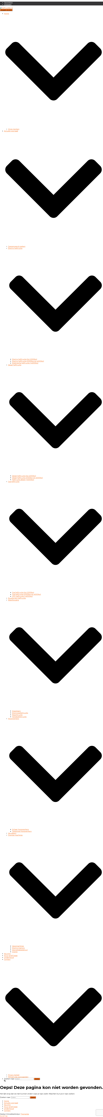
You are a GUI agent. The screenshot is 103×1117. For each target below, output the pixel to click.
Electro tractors (18, 948)
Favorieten (8, 3)
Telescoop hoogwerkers (21, 831)
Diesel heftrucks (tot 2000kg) (24, 476)
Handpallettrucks (19, 717)
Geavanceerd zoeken (16, 246)
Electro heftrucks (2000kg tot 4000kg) (28, 361)
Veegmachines (18, 946)
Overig (15, 952)
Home (6, 1101)
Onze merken (13, 129)
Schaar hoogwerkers (20, 829)
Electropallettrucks (20, 713)
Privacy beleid (13, 1075)
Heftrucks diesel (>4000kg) (23, 480)
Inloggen (7, 4)
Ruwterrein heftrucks (17, 598)
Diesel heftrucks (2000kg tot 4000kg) (27, 478)
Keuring (7, 954)
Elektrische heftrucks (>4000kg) (25, 363)
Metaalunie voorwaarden (18, 1077)
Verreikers (12, 833)
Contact (7, 1111)
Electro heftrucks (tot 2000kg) (24, 359)
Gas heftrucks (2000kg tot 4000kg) (26, 594)
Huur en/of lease (11, 956)
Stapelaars (16, 711)
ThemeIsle (24, 1114)
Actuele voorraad (11, 1103)
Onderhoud (9, 958)
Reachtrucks (17, 715)
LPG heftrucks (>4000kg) (22, 596)
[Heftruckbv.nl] (6, 8)
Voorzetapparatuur (20, 950)
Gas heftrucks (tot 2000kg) (23, 592)
